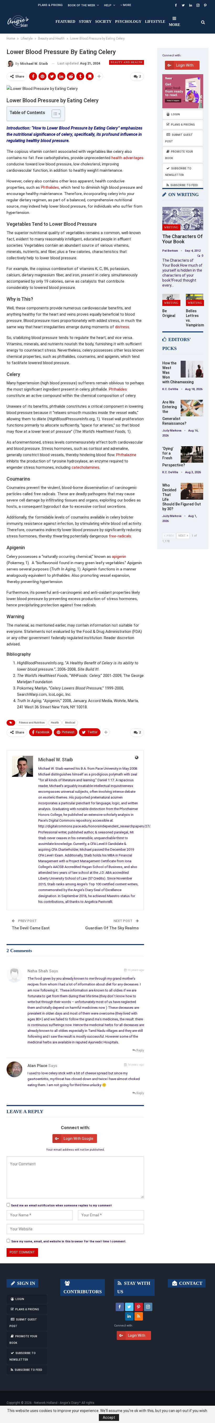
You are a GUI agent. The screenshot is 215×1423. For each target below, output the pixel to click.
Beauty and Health (126, 62)
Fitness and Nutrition (32, 722)
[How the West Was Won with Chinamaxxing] (192, 369)
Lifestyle (155, 22)
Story (85, 22)
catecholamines (85, 467)
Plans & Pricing (50, 5)
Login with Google (78, 1138)
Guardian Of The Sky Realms (112, 928)
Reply (140, 1050)
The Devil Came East (31, 928)
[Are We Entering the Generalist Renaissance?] (192, 408)
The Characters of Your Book (182, 239)
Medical (70, 722)
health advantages (127, 157)
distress (122, 327)
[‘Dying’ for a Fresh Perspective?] (192, 454)
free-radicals (120, 536)
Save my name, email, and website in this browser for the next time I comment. (68, 1241)
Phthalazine (126, 454)
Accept (109, 1417)
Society (103, 22)
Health (55, 722)
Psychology (128, 22)
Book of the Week (81, 5)
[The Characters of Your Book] (182, 218)
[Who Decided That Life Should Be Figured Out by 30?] (192, 491)
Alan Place (37, 1065)
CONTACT (190, 1283)
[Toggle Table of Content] (54, 113)
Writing (171, 227)
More (126, 5)
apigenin (119, 556)
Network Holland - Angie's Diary (56, 1403)
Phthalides (50, 187)
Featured (65, 22)
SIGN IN (25, 1283)
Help (107, 5)
